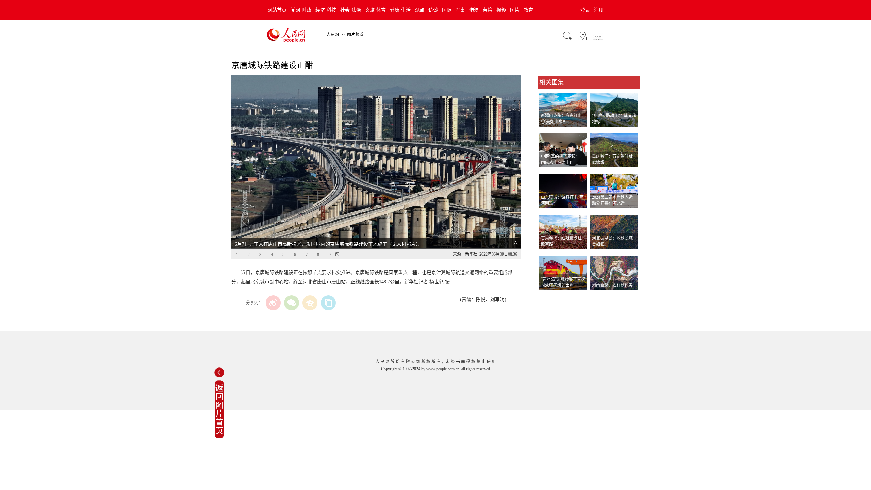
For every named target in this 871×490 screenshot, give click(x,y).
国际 (446, 10)
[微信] (291, 302)
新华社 (471, 254)
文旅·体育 (375, 10)
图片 (515, 10)
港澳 (474, 10)
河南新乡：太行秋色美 (612, 285)
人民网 (333, 34)
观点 (419, 10)
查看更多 (547, 296)
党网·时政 (301, 10)
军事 (460, 10)
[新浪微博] (273, 302)
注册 (599, 10)
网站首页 (276, 10)
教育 (528, 10)
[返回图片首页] (219, 437)
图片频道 (355, 34)
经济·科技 (325, 10)
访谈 (433, 10)
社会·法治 (350, 10)
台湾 (487, 10)
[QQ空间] (309, 302)
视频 (501, 10)
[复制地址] (328, 302)
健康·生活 (400, 10)
